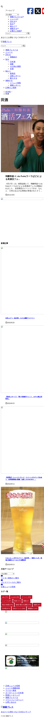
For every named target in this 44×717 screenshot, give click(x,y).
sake (5, 597)
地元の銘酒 (7, 605)
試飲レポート (15, 76)
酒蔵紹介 (13, 57)
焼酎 (12, 64)
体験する (9, 81)
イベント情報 (15, 83)
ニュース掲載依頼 (12, 688)
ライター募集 (10, 690)
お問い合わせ (10, 702)
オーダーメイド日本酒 (14, 693)
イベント (26, 597)
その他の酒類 (15, 66)
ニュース (9, 52)
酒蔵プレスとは (11, 50)
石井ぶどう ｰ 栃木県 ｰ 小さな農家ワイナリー (20, 318)
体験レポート (15, 85)
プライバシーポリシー (14, 700)
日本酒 (12, 62)
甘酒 (12, 69)
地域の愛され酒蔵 (23, 605)
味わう (8, 71)
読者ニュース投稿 (12, 686)
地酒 (37, 605)
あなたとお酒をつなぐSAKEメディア (16, 712)
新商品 (12, 73)
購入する (13, 78)
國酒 (26, 601)
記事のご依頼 (10, 88)
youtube (15, 597)
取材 (17, 601)
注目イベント (19, 608)
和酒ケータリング (12, 695)
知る (7, 59)
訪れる (8, 55)
